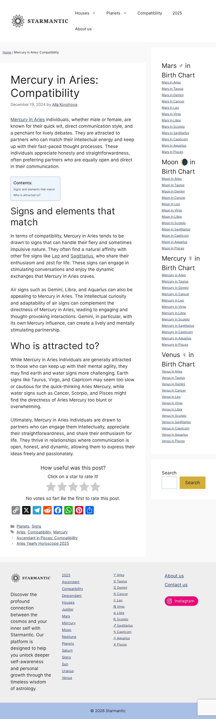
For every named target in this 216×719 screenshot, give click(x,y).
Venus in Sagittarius (176, 422)
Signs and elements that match (34, 189)
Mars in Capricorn (175, 139)
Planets (113, 13)
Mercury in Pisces (175, 344)
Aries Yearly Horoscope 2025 (43, 543)
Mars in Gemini (173, 95)
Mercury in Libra (174, 313)
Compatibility (150, 13)
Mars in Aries (171, 82)
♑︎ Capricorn (122, 632)
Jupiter (67, 609)
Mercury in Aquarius (176, 338)
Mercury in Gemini (175, 288)
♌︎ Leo (117, 600)
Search (169, 472)
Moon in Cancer (173, 198)
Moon (66, 630)
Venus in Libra (172, 409)
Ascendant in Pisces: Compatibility (47, 537)
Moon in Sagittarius (176, 229)
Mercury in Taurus (175, 281)
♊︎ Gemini (120, 587)
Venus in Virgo (172, 403)
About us (83, 28)
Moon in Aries (172, 179)
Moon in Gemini (173, 191)
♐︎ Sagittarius (123, 625)
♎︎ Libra (118, 613)
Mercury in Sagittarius (178, 326)
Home (7, 52)
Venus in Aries (172, 371)
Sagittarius (82, 256)
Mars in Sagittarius (175, 133)
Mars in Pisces (172, 152)
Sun (65, 664)
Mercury (60, 532)
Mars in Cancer (173, 101)
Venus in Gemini (173, 384)
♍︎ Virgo (119, 606)
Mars (66, 616)
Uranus (68, 671)
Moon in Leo (171, 204)
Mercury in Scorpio (176, 319)
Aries (21, 532)
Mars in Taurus (172, 89)
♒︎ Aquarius (121, 638)
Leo (56, 256)
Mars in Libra (171, 120)
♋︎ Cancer (120, 594)
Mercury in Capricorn (177, 332)
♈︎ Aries (118, 575)
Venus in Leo (171, 397)
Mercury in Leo (173, 300)
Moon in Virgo (172, 210)
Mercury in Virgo (174, 307)
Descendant (72, 595)
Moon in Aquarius (174, 242)
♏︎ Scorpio (120, 619)
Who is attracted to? (27, 195)
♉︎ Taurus (120, 581)
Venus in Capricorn (175, 428)
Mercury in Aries (28, 119)
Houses (82, 13)
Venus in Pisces (173, 441)
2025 (177, 13)
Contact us (176, 584)
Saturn (67, 650)
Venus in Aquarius (175, 435)
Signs (36, 526)
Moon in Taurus (173, 185)
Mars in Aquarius (174, 145)
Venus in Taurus (173, 378)
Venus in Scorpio (174, 416)
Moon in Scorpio (174, 223)
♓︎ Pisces (120, 644)
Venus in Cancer (174, 390)
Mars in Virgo (171, 114)
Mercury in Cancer (175, 294)
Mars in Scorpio (173, 126)
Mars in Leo (170, 108)
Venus (67, 678)
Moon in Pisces (173, 248)
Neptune (69, 636)
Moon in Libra (172, 217)
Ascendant (71, 582)
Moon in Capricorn (175, 235)
